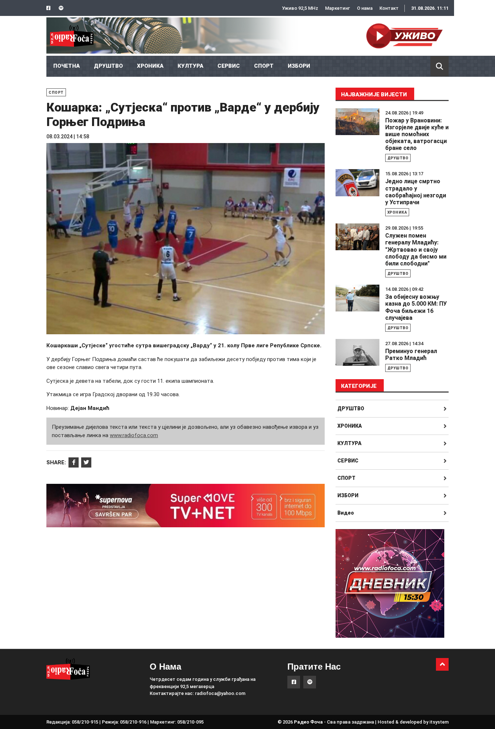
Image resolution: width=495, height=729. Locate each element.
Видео (345, 513)
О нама (365, 8)
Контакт (389, 8)
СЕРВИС (228, 66)
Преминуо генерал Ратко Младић (411, 354)
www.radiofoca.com (134, 435)
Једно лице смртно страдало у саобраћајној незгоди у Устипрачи (415, 192)
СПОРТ (264, 66)
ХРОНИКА (150, 66)
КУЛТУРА (190, 66)
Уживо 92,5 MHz (300, 8)
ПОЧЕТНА (66, 66)
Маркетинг (337, 8)
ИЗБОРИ (299, 66)
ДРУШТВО (108, 66)
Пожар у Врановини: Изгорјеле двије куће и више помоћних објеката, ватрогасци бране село (417, 134)
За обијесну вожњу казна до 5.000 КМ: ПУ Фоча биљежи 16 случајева (416, 307)
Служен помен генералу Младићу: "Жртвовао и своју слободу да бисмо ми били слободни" (415, 249)
